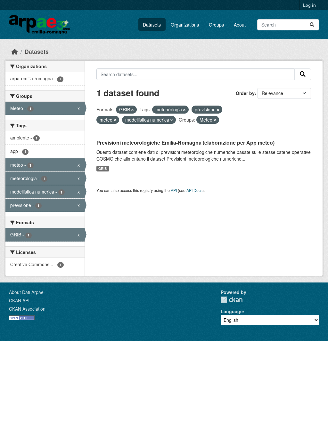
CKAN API (19, 300)
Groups (216, 24)
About (240, 24)
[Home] (15, 51)
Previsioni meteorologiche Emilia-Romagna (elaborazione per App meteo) (185, 142)
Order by (245, 93)
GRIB (102, 168)
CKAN (231, 299)
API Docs (194, 190)
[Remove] (132, 109)
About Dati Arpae (26, 292)
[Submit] (312, 24)
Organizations (185, 24)
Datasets (152, 24)
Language (232, 311)
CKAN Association (27, 309)
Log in (309, 5)
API (174, 190)
